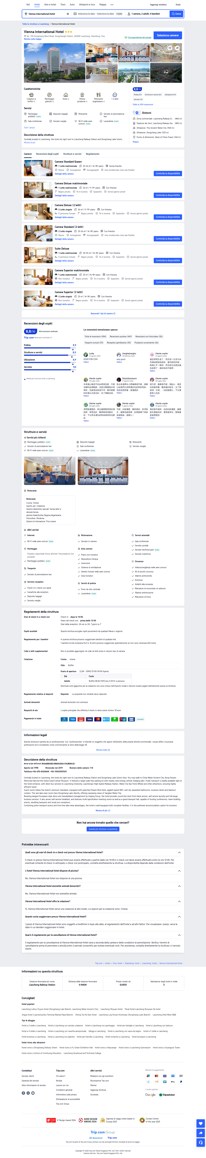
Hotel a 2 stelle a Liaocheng (34, 1025)
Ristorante (137, 442)
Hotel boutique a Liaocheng (144, 1037)
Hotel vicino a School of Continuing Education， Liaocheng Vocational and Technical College (61, 1053)
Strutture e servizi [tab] (72, 154)
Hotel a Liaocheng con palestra (61, 1037)
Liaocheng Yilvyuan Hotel (111, 1009)
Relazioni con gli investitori (101, 1076)
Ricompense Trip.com (99, 1081)
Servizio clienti (28, 1076)
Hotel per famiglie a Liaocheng (130, 1025)
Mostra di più (29, 142)
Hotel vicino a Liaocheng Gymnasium (135, 1047)
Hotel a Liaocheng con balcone (159, 1025)
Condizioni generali (64, 1090)
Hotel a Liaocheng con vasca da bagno (124, 1031)
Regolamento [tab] (92, 154)
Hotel (37, 4)
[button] (112, 4)
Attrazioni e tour (87, 4)
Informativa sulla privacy (66, 1094)
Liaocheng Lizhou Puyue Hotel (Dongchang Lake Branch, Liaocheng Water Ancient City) (60, 1009)
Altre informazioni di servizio (34, 1085)
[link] (158, 4)
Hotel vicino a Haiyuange (105, 1047)
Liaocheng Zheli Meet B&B (164, 1015)
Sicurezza (94, 1094)
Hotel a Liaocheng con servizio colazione (65, 1025)
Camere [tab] (28, 154)
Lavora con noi (62, 1085)
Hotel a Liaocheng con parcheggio (100, 1025)
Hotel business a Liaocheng (34, 1037)
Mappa (102, 4)
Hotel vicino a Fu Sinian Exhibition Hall (76, 1047)
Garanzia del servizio (30, 1081)
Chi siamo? (60, 1076)
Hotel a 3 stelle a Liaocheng (155, 1031)
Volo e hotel (50, 4)
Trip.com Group (62, 1104)
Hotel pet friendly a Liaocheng (90, 1037)
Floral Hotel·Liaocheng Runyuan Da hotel (142, 1009)
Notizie (59, 1081)
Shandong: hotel (132, 963)
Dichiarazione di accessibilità (68, 1099)
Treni (63, 4)
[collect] (200, 1123)
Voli (28, 4)
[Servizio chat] (200, 1142)
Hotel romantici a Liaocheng (117, 1037)
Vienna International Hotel (44, 32)
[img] (54, 63)
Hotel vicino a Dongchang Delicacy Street (39, 1047)
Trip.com (98, 963)
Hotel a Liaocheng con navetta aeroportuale (67, 1031)
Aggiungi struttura (98, 1090)
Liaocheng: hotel (149, 963)
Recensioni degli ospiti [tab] (47, 154)
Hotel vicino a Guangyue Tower (166, 1047)
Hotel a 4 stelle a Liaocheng (34, 1031)
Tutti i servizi (29, 128)
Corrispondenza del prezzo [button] (139, 37)
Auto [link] (72, 4)
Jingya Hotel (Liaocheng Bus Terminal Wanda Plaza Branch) (47, 1015)
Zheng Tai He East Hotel (86, 1015)
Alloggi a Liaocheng (97, 1031)
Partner (93, 1085)
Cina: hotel (117, 963)
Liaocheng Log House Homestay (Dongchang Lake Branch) (125, 1015)
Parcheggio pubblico (36, 442)
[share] (200, 1133)
